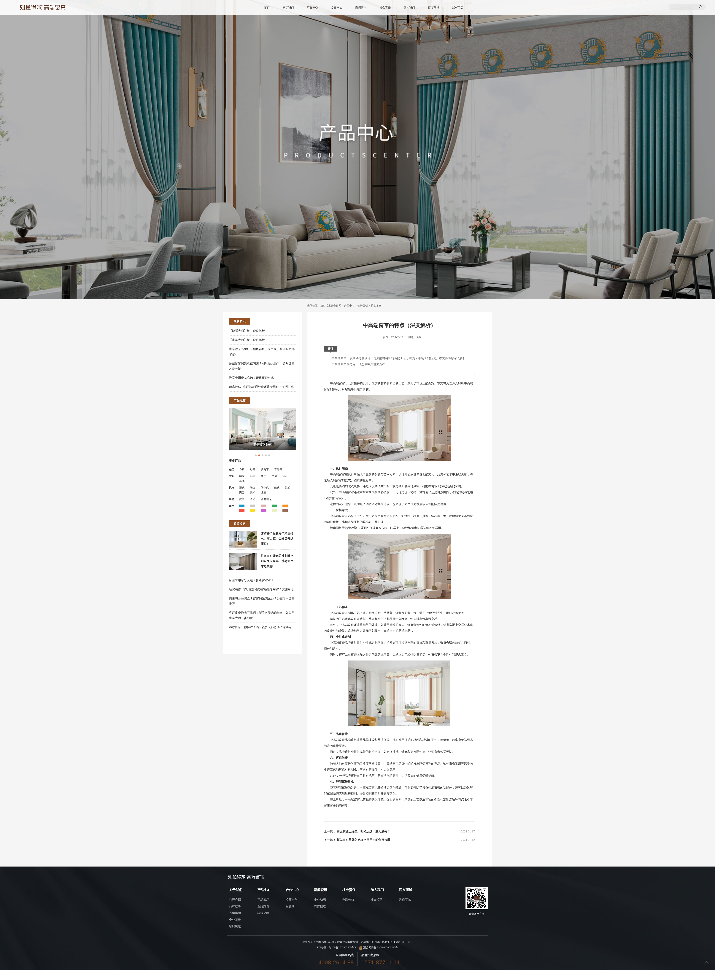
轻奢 (252, 487)
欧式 (276, 487)
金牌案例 (363, 305)
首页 (267, 7)
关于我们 (288, 7)
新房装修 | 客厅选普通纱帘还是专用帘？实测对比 (261, 386)
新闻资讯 (360, 7)
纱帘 (252, 469)
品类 (231, 469)
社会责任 (385, 7)
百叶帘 (278, 469)
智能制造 (235, 926)
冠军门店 (457, 7)
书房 (274, 476)
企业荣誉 (235, 919)
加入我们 (409, 7)
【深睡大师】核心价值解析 (247, 330)
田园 (241, 492)
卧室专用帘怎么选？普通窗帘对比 (251, 377)
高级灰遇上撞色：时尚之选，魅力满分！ (363, 831)
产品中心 (312, 7)
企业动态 (320, 899)
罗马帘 (265, 469)
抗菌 (241, 499)
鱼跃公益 (348, 899)
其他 (241, 481)
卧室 (252, 476)
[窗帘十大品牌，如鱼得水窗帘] (43, 7)
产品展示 (263, 899)
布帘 (241, 469)
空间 (231, 476)
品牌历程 (235, 913)
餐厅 (263, 476)
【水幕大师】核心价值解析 (247, 340)
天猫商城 (405, 899)
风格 (231, 487)
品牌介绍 (235, 899)
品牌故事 (235, 906)
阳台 (285, 476)
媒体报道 (320, 906)
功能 (231, 499)
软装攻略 (376, 305)
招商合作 (292, 899)
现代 (241, 487)
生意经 (290, 906)
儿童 (263, 492)
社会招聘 (376, 899)
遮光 (252, 499)
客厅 (241, 476)
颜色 (231, 506)
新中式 (265, 487)
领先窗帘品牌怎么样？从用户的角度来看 (363, 839)
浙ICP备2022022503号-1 (342, 947)
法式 (287, 487)
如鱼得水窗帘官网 (330, 305)
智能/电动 (266, 499)
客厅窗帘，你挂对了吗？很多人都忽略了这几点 (260, 627)
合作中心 (336, 7)
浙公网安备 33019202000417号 (380, 947)
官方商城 (433, 7)
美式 (252, 492)
